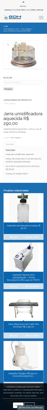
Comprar (14, 237)
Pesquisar (8, 89)
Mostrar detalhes (33, 237)
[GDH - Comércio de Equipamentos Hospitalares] (20, 17)
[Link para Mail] (23, 2)
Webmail (23, 6)
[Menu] (39, 17)
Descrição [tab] (10, 144)
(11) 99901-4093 (35, 10)
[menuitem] (23, 6)
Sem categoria (10, 103)
